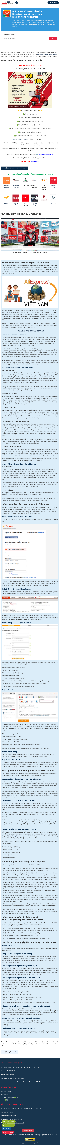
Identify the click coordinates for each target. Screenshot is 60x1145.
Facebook (7, 1128)
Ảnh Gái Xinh (4, 1092)
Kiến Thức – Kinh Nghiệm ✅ (8, 1097)
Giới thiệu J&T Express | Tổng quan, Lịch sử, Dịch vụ (30, 253)
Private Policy (24, 1136)
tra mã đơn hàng (31, 22)
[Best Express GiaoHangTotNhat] (7, 2)
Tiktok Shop (35, 204)
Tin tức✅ (3, 1100)
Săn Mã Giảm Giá (38, 1136)
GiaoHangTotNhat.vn (35, 1143)
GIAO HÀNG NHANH (21, 139)
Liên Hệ (31, 1136)
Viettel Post (53, 186)
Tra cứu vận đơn (9, 1125)
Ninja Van (16, 204)
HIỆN (15, 1052)
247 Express (44, 204)
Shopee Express (6, 186)
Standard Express (16, 186)
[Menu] (16, 2)
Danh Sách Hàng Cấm (41, 1134)
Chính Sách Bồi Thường (28, 1134)
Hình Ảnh (3, 1094)
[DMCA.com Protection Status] (30, 1139)
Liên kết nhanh (28, 1130)
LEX (52, 203)
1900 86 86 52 (8, 1132)
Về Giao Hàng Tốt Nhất (15, 1134)
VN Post (6, 203)
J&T (25, 203)
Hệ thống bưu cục (9, 1121)
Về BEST (5, 1134)
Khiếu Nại (50, 1134)
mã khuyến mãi (15, 836)
